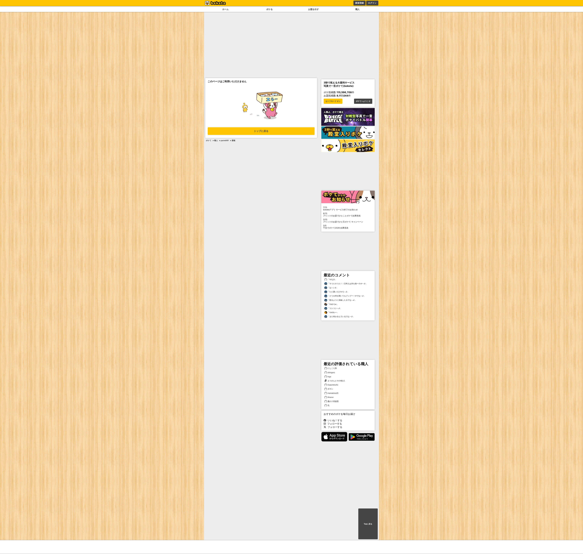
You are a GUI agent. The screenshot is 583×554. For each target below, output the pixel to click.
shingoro (331, 372)
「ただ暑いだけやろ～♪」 (338, 292)
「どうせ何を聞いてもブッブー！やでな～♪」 (346, 296)
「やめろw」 (332, 304)
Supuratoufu (333, 385)
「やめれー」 (333, 312)
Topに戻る (368, 524)
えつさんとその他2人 (336, 380)
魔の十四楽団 (333, 401)
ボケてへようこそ (363, 101)
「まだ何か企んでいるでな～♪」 (340, 316)
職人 (357, 9)
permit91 (225, 140)
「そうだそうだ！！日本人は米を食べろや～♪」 (347, 283)
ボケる (269, 9)
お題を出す (313, 9)
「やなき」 (332, 279)
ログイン (372, 3)
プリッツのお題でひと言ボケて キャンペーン (343, 220)
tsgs (329, 376)
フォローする (334, 423)
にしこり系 (332, 368)
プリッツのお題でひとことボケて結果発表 (342, 214)
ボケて (208, 140)
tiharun (331, 397)
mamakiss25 (333, 393)
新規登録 (359, 3)
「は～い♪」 (332, 287)
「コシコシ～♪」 (334, 308)
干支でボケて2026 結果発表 (335, 226)
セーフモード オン (333, 101)
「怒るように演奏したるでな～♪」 (341, 300)
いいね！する (334, 420)
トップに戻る (261, 131)
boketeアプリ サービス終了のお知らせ (340, 208)
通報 (233, 140)
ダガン (330, 389)
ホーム (225, 9)
